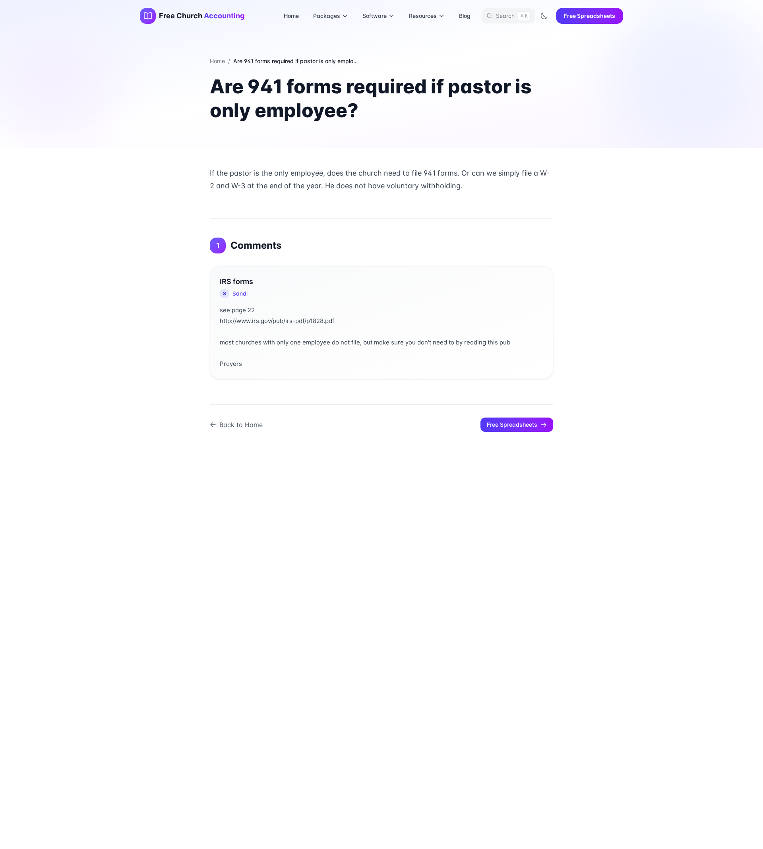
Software (374, 15)
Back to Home (241, 425)
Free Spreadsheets (589, 15)
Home (291, 15)
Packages (326, 15)
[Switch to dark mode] (544, 16)
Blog (465, 15)
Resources (423, 15)
